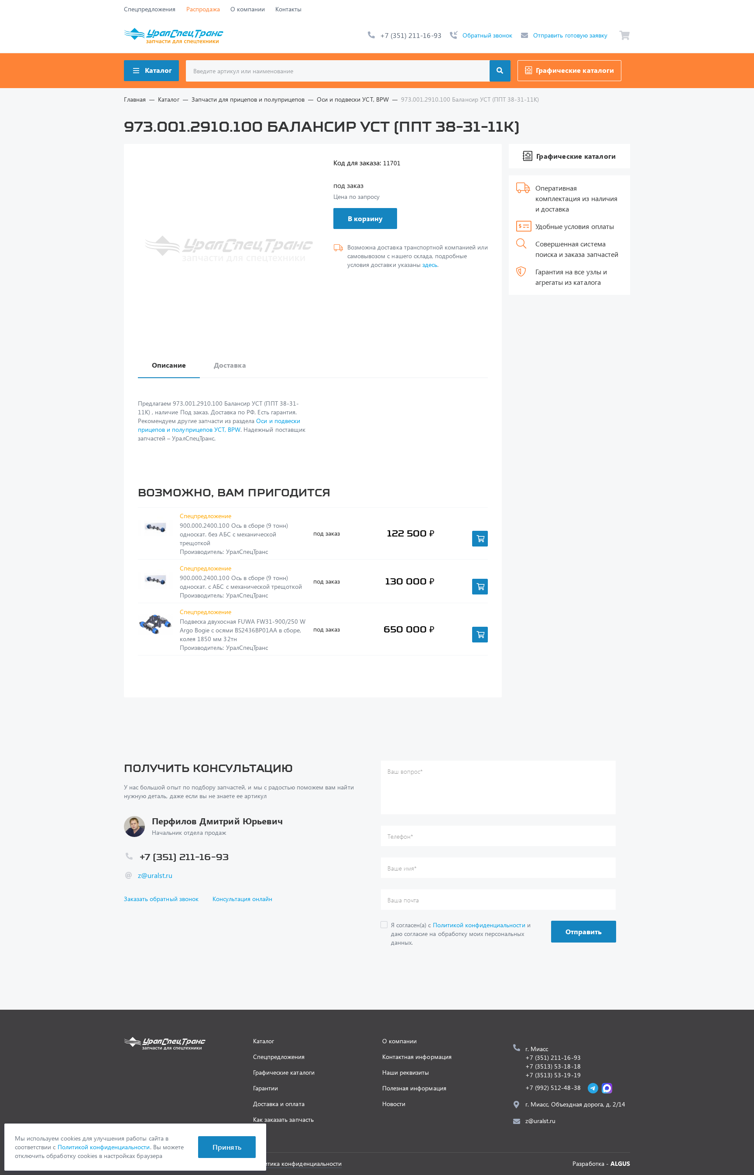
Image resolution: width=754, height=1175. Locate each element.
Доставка (230, 364)
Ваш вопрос (405, 771)
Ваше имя (402, 868)
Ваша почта (403, 900)
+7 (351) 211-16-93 (411, 35)
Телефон (400, 836)
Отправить (584, 931)
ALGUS (620, 1163)
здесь (429, 264)
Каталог (158, 70)
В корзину (365, 218)
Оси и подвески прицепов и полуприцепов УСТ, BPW (219, 425)
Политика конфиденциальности (297, 1163)
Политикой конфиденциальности (479, 925)
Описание (169, 364)
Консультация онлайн (242, 899)
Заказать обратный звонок (161, 899)
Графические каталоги (575, 70)
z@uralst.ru (155, 875)
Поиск (500, 71)
